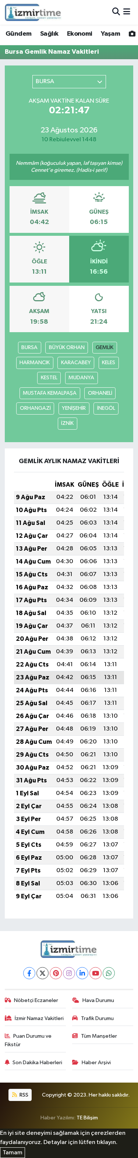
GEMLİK (104, 347)
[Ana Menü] (126, 12)
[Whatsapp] (109, 973)
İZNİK (67, 423)
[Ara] (116, 12)
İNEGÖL (106, 408)
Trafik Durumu (97, 1018)
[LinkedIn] (82, 973)
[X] (42, 973)
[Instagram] (69, 973)
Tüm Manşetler (99, 1036)
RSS (23, 1095)
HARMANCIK (35, 362)
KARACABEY (76, 362)
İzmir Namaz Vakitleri (39, 1018)
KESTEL (49, 377)
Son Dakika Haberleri (37, 1062)
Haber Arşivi (96, 1062)
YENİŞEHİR (74, 408)
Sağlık (49, 34)
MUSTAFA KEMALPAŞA (50, 393)
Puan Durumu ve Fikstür (28, 1040)
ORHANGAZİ (35, 408)
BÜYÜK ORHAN (67, 347)
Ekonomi (79, 34)
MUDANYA (81, 377)
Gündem (18, 34)
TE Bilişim (87, 1117)
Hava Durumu (98, 1000)
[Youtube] (95, 973)
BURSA (29, 347)
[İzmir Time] (33, 12)
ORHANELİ (100, 393)
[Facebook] (29, 973)
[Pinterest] (56, 973)
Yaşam (110, 34)
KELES (108, 362)
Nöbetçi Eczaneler (36, 1000)
